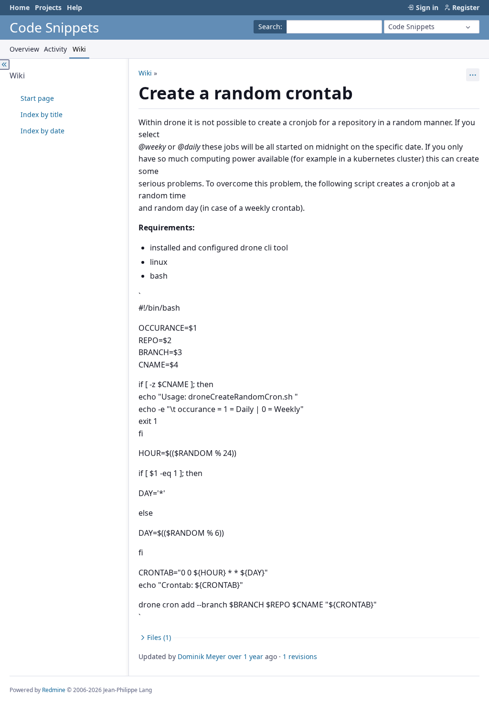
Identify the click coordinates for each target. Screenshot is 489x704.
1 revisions (300, 656)
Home (20, 7)
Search (269, 26)
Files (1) (159, 637)
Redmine (53, 690)
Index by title (42, 114)
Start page (37, 98)
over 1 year (245, 656)
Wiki (79, 49)
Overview (24, 49)
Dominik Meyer (202, 656)
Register (465, 7)
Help (74, 7)
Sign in (427, 7)
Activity (55, 49)
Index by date (42, 130)
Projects (48, 7)
